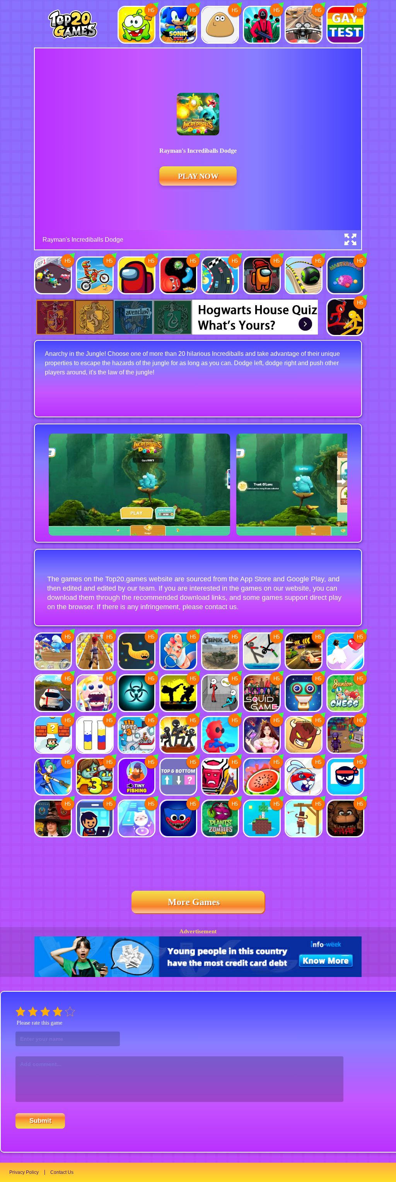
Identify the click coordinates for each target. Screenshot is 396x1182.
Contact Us (61, 1172)
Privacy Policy (24, 1172)
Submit (40, 1120)
